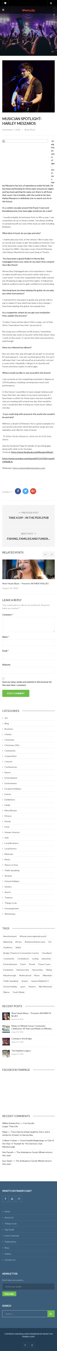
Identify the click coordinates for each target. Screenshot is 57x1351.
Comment (7, 614)
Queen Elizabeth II (40, 981)
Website (6, 664)
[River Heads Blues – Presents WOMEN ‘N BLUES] (6, 1016)
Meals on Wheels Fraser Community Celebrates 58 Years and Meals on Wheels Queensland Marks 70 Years (31, 1029)
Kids (7, 837)
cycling (35, 958)
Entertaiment (11, 778)
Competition (11, 756)
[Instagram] (19, 1199)
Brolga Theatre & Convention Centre (21, 953)
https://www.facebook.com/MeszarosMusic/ (32, 452)
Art (6, 718)
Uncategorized (12, 908)
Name (5, 637)
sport (22, 986)
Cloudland (46, 953)
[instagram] (32, 1345)
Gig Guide (9, 1229)
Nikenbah (47, 975)
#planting (7, 942)
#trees (18, 942)
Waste (6, 992)
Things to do (11, 903)
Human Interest (12, 832)
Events (8, 794)
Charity (8, 734)
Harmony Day (22, 969)
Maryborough (9, 975)
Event (23, 964)
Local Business (12, 843)
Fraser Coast (44, 964)
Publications (10, 1241)
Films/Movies (11, 810)
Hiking (49, 969)
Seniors (8, 886)
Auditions (8, 947)
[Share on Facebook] (18, 491)
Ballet (18, 947)
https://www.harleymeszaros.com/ (29, 468)
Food (7, 827)
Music (32, 129)
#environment (10, 936)
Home (7, 1211)
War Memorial (45, 986)
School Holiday (10, 986)
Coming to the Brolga (21, 1038)
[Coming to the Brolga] (6, 1041)
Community (10, 750)
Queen (24, 981)
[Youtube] (12, 1199)
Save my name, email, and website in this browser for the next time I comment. (27, 683)
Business (9, 729)
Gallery (8, 1253)
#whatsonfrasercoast (35, 942)
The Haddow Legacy (21, 1050)
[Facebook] (5, 1199)
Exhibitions (10, 799)
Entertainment (10, 964)
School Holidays (12, 881)
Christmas (9, 739)
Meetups (9, 854)
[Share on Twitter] (25, 491)
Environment (11, 783)
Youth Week (18, 992)
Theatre (8, 897)
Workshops (10, 914)
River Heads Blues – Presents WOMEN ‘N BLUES (25, 583)
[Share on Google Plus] (33, 491)
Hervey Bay (37, 969)
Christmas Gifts (12, 745)
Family (7, 805)
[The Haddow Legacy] (6, 1053)
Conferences (11, 767)
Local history (11, 848)
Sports (8, 892)
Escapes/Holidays (13, 788)
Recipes (8, 875)
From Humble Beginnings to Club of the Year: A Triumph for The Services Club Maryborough (28, 1143)
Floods (8, 821)
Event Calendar (12, 1235)
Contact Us (10, 1260)
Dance (8, 772)
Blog (27, 129)
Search (51, 1313)
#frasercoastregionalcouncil (33, 936)
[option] (28, 575)
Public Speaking (12, 870)
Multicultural (25, 975)
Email (5, 650)
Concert (8, 761)
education (46, 958)
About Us (9, 1217)
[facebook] (25, 1345)
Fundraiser (8, 969)
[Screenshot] (28, 569)
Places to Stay (11, 865)
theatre (32, 986)
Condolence (23, 958)
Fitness (8, 816)
